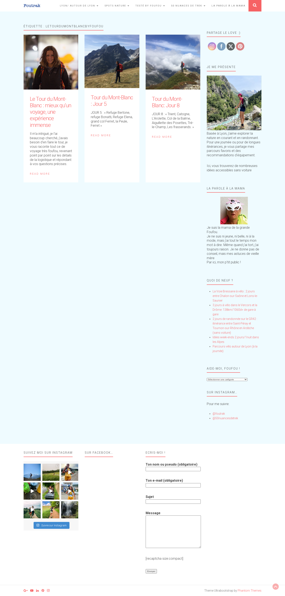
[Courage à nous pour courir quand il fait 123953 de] (69, 472)
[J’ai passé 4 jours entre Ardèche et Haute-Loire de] (69, 509)
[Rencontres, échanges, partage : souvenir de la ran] (32, 509)
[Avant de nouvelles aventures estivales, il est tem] (50, 491)
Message (153, 513)
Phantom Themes (249, 590)
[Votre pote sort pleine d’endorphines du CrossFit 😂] (32, 491)
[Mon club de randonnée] (234, 103)
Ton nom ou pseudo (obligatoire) (171, 464)
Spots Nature (116, 5)
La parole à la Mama (228, 5)
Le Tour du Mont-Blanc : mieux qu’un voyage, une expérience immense (50, 112)
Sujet (150, 497)
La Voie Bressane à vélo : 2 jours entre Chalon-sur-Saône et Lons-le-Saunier (235, 296)
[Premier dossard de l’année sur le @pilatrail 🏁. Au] (69, 491)
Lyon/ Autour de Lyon (78, 5)
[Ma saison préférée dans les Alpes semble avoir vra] (32, 472)
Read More (40, 173)
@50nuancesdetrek (225, 418)
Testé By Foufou (149, 5)
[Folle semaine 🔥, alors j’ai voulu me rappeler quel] (50, 509)
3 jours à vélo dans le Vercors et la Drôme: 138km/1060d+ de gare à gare (235, 309)
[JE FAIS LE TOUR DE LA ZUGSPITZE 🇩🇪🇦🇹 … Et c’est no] (50, 472)
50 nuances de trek (187, 5)
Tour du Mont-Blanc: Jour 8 (167, 102)
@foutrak (219, 413)
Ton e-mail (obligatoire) (164, 480)
